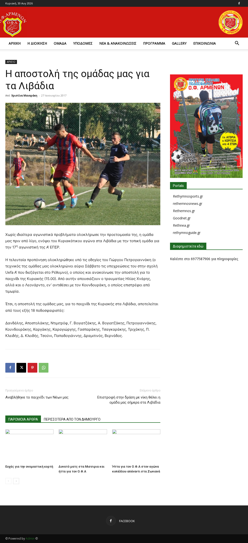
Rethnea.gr (181, 225)
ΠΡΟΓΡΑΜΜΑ (154, 43)
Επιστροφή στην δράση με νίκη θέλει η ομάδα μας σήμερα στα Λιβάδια (128, 400)
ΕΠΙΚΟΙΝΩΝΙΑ (204, 43)
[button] (237, 43)
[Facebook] (239, 3)
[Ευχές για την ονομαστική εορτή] (29, 446)
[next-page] (16, 481)
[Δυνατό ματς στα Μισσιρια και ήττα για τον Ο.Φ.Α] (83, 446)
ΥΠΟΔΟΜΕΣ (83, 43)
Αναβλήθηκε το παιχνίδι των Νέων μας (37, 397)
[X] (21, 368)
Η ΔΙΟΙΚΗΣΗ (37, 43)
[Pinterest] (32, 368)
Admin (30, 538)
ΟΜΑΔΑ (60, 43)
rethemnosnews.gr (187, 203)
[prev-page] (8, 481)
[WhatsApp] (43, 368)
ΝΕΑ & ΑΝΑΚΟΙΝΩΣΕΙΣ (117, 43)
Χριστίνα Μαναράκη (24, 95)
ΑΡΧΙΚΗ (15, 43)
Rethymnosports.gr (188, 196)
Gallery (179, 43)
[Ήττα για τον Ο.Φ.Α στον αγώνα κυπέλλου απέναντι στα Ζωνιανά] (136, 446)
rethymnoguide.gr (187, 232)
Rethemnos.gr (184, 210)
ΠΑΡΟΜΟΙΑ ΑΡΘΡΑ (23, 419)
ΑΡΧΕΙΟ (11, 62)
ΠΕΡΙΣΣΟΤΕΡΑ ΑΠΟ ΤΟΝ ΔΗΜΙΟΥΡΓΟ (72, 419)
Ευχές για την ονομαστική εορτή (29, 466)
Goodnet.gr (182, 218)
